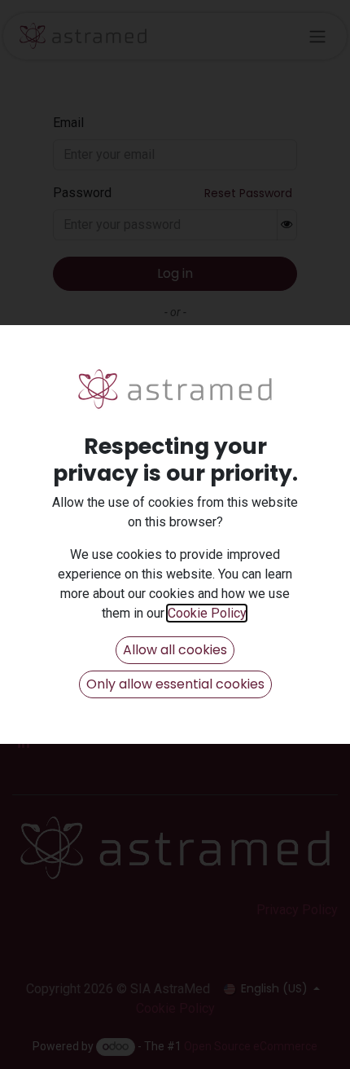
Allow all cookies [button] (175, 649)
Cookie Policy (207, 613)
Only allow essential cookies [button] (175, 684)
